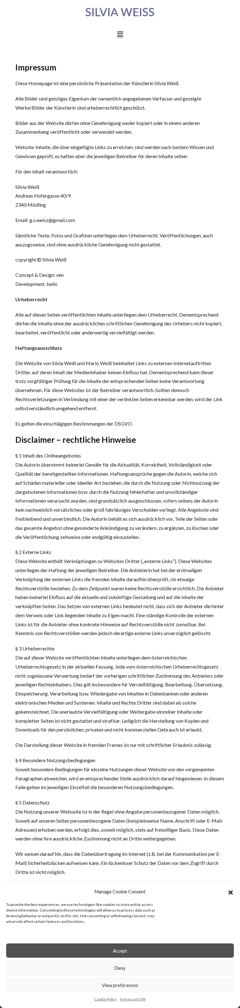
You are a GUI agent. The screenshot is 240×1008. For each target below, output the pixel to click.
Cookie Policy (105, 999)
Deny (120, 968)
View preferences (120, 985)
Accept (120, 951)
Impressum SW (133, 999)
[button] (231, 891)
